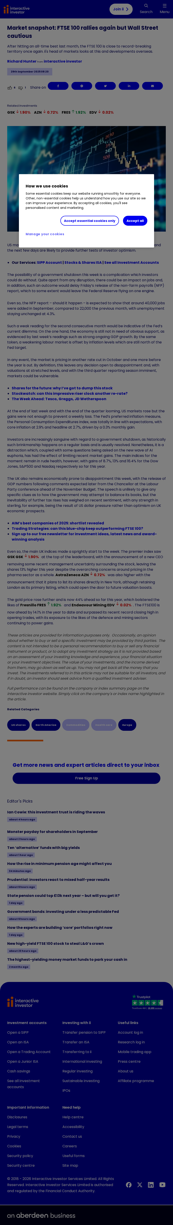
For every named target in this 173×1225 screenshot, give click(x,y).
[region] (86, 211)
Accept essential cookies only (89, 220)
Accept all (135, 220)
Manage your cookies (45, 234)
